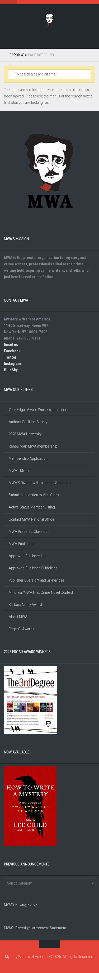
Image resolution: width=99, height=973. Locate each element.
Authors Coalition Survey (28, 421)
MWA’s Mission (20, 470)
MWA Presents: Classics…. (29, 531)
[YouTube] (61, 42)
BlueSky (11, 370)
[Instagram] (26, 42)
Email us (11, 344)
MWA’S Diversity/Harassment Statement (40, 482)
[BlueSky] (73, 42)
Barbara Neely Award (25, 604)
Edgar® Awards (21, 629)
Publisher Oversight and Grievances (37, 580)
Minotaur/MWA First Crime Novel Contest (41, 592)
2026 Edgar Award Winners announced (39, 409)
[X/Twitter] (49, 42)
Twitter (10, 357)
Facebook (12, 351)
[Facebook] (38, 42)
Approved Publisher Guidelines (33, 568)
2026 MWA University (25, 434)
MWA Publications (23, 543)
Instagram (12, 363)
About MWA (18, 616)
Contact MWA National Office (31, 519)
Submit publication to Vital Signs (34, 495)
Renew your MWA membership (33, 446)
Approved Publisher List (27, 556)
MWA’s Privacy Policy (20, 904)
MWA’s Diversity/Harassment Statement (35, 928)
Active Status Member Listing (32, 507)
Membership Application (28, 458)
